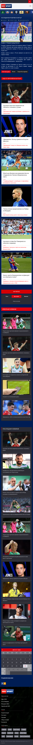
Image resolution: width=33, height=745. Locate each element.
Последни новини (11, 429)
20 (21, 666)
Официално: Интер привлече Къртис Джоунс (15, 578)
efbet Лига (23, 733)
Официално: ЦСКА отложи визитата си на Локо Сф (16, 417)
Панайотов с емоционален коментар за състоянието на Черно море (13, 471)
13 (21, 662)
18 (12, 666)
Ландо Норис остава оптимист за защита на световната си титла (14, 621)
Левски (4, 729)
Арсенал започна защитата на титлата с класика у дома (16, 353)
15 (29, 662)
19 (16, 666)
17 (7, 666)
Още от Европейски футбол (12, 78)
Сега (7, 296)
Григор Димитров (24, 736)
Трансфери (10, 736)
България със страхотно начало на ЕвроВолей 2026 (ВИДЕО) (15, 375)
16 (3, 666)
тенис (16, 733)
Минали (26, 296)
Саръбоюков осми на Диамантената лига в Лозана (16, 514)
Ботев (16, 736)
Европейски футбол (24, 20)
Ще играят (16, 296)
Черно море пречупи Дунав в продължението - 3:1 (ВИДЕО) (16, 331)
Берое (3, 733)
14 (25, 662)
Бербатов (10, 733)
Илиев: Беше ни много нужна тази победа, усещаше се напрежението (14, 493)
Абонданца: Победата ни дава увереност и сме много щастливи (15, 557)
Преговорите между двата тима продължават (15, 215)
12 (16, 662)
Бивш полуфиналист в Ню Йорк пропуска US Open (15, 643)
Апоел (13, 71)
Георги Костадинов (22, 71)
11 (12, 662)
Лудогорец (16, 729)
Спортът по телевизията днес (11, 396)
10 (7, 662)
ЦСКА (9, 729)
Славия (24, 729)
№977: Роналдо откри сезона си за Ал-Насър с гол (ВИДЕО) (16, 599)
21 (25, 666)
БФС (3, 736)
